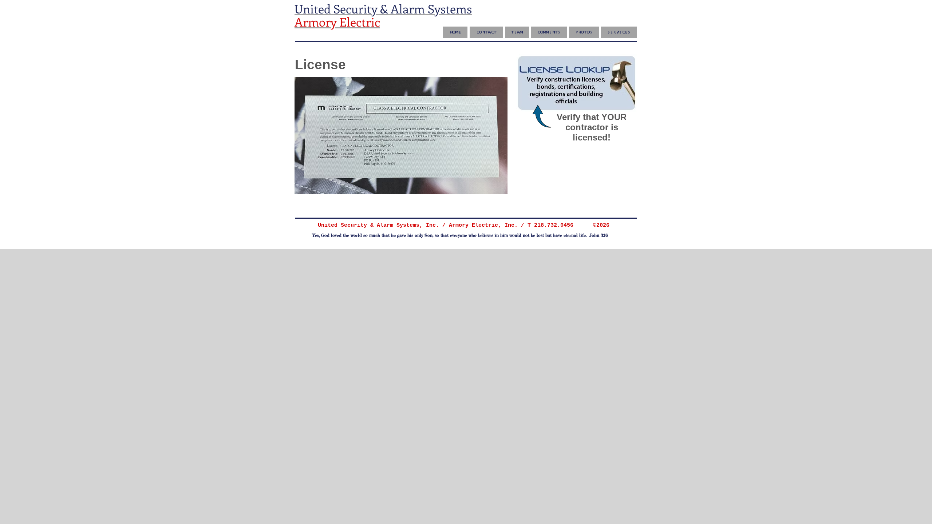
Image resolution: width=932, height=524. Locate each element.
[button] (549, 32)
